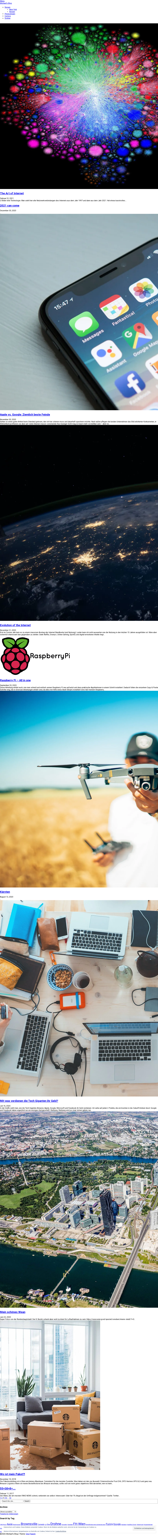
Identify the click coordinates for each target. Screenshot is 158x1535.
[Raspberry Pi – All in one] (36, 675)
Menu (2, 1)
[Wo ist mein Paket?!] (50, 1469)
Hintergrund (140, 1524)
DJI (46, 1524)
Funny (109, 1524)
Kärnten (5, 891)
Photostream (10, 14)
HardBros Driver (131, 1524)
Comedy (41, 1524)
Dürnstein (64, 1524)
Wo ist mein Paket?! (12, 1474)
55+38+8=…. (8, 1488)
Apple (10, 1524)
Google (117, 1524)
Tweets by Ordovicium (9, 1514)
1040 (1, 1524)
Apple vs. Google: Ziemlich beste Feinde (25, 414)
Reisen (7, 7)
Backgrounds (16, 1524)
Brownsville (29, 1524)
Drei (48, 1524)
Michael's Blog (6, 3)
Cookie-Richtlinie (60, 1531)
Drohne (7, 18)
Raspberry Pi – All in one (15, 680)
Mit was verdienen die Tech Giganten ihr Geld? (29, 1100)
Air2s (4, 1524)
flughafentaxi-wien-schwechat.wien (95, 1524)
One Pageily (31, 1534)
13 (10, 1498)
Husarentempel (148, 1524)
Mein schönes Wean (12, 1312)
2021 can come (9, 205)
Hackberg (124, 1524)
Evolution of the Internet (15, 625)
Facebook (70, 1524)
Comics (8, 16)
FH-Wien (79, 1524)
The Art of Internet (12, 193)
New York (13, 9)
